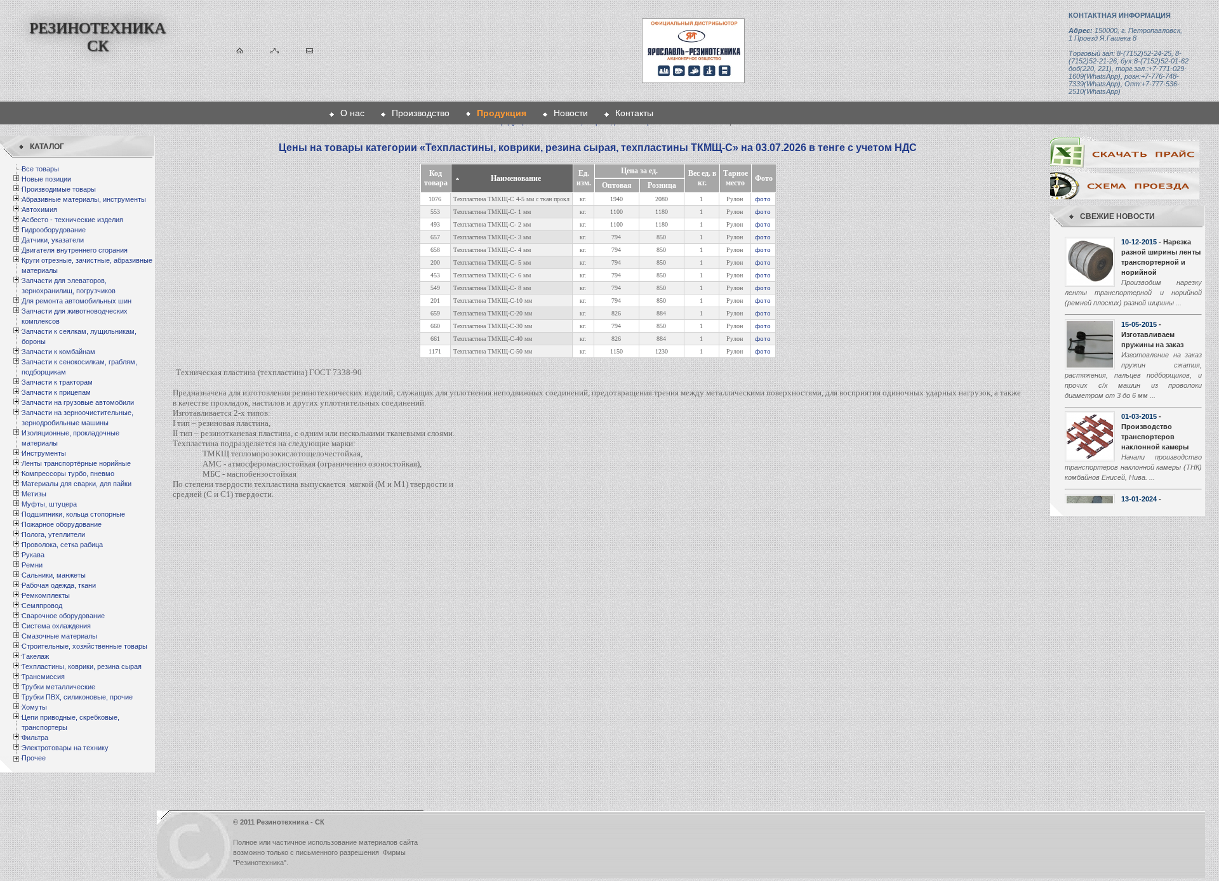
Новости (571, 113)
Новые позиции (46, 179)
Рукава (33, 555)
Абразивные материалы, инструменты (84, 199)
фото (763, 198)
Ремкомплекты (46, 595)
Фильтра (35, 737)
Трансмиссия (43, 676)
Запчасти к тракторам (57, 382)
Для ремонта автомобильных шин (76, 301)
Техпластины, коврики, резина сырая (82, 666)
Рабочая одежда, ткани (59, 585)
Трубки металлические (58, 687)
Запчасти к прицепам (56, 392)
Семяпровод (42, 605)
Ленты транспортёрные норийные (76, 463)
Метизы (34, 494)
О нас (352, 113)
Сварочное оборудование (63, 615)
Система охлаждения (56, 626)
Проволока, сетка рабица (62, 544)
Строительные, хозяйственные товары (84, 646)
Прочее (34, 758)
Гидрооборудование (54, 230)
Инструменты (44, 453)
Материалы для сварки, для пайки (76, 483)
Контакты (634, 113)
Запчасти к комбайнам (58, 351)
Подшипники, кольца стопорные (73, 514)
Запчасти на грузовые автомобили (78, 402)
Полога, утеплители (53, 534)
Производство (421, 113)
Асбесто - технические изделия (72, 219)
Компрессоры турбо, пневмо (68, 473)
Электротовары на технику (65, 748)
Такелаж (35, 656)
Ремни (32, 565)
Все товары (40, 169)
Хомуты (34, 707)
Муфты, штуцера (49, 504)
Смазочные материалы (59, 636)
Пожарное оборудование (62, 524)
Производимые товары (59, 189)
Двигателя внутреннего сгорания (75, 250)
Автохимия (39, 209)
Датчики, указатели (53, 240)
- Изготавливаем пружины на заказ (1152, 334)
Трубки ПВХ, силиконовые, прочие (77, 697)
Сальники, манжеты (54, 575)
